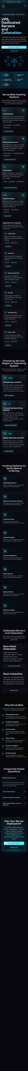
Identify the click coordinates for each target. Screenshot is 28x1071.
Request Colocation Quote (10, 187)
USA (15, 656)
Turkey (11, 656)
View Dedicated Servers (10, 159)
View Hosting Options (14, 47)
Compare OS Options (11, 425)
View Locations (9, 395)
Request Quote (14, 690)
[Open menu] (25, 6)
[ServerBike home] (3, 6)
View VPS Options (8, 131)
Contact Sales (14, 51)
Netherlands (6, 659)
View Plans (8, 246)
